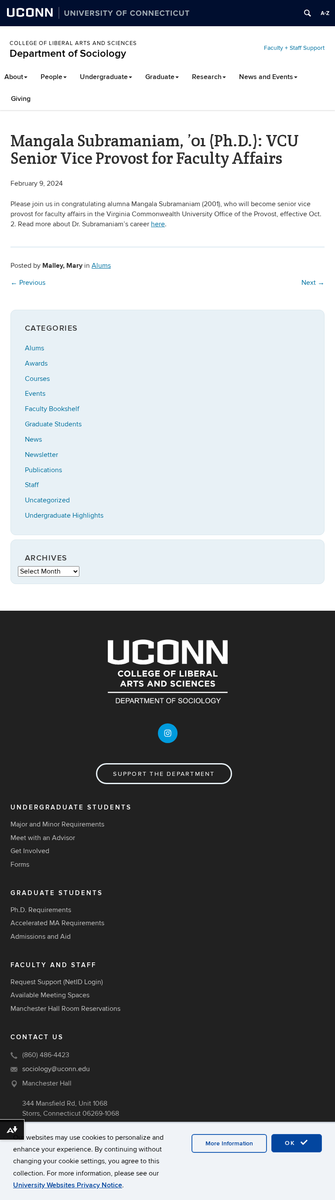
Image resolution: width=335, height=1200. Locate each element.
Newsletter (41, 454)
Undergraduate (104, 77)
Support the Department (164, 774)
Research (207, 77)
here (158, 224)
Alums (101, 265)
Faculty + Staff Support (294, 48)
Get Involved (29, 851)
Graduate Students (53, 424)
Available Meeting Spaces (49, 995)
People (51, 77)
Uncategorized (47, 500)
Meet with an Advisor (42, 837)
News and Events (266, 77)
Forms (19, 864)
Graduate (159, 77)
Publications (43, 470)
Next (313, 282)
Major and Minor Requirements (57, 824)
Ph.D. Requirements (40, 910)
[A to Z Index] (325, 13)
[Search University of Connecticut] (307, 13)
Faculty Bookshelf (52, 409)
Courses (37, 378)
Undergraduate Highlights (64, 515)
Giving (21, 98)
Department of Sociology (68, 53)
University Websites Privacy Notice (67, 1185)
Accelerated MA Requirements (57, 923)
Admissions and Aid (40, 936)
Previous (27, 282)
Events (35, 393)
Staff (32, 485)
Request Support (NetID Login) (56, 982)
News (33, 439)
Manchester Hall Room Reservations (65, 1008)
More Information (229, 1143)
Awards (36, 363)
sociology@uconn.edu (56, 1069)
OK (291, 1143)
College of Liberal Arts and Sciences (73, 43)
